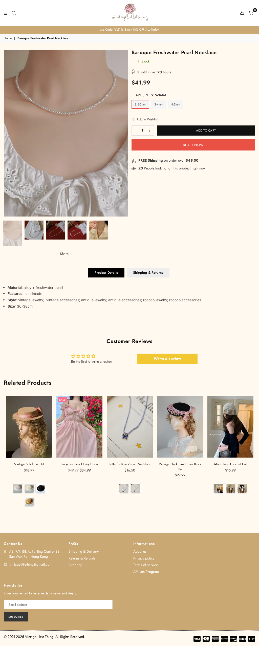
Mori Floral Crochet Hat (230, 464)
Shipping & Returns (148, 272)
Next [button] (123, 133)
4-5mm (175, 104)
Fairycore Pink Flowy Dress (79, 464)
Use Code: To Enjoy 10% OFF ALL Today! (129, 29)
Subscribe (15, 617)
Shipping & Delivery (84, 551)
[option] (129, 30)
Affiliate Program (146, 571)
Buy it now (193, 144)
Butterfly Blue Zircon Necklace (129, 464)
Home (8, 38)
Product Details (106, 272)
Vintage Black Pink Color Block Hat (180, 466)
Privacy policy (143, 558)
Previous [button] (8, 133)
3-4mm (158, 104)
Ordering (75, 564)
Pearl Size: (149, 95)
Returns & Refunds (82, 558)
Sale (62, 400)
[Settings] (242, 12)
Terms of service (145, 564)
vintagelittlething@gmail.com (31, 564)
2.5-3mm (140, 104)
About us (139, 551)
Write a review (167, 358)
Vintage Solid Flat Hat (29, 464)
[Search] (14, 12)
